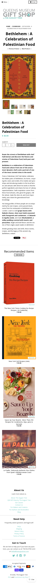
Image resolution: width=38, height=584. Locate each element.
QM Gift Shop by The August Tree (19, 500)
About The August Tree (19, 498)
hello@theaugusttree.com (20, 551)
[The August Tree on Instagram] (20, 556)
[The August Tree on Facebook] (17, 556)
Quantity (5, 142)
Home (8, 26)
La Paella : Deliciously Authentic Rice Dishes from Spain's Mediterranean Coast (19, 471)
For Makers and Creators (19, 507)
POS (9, 577)
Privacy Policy (19, 534)
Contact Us (19, 505)
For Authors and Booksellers (19, 510)
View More (19, 255)
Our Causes (19, 503)
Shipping (19, 529)
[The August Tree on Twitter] (13, 556)
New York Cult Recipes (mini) (19, 361)
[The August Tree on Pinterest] (25, 556)
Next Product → (26, 49)
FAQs (19, 526)
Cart (33, 2)
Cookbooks (16, 26)
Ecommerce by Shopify (22, 577)
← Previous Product (13, 49)
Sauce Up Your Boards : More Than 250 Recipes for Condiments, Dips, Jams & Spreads (19, 422)
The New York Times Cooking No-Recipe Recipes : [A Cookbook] (19, 309)
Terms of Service (19, 536)
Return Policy (19, 531)
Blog (19, 512)
